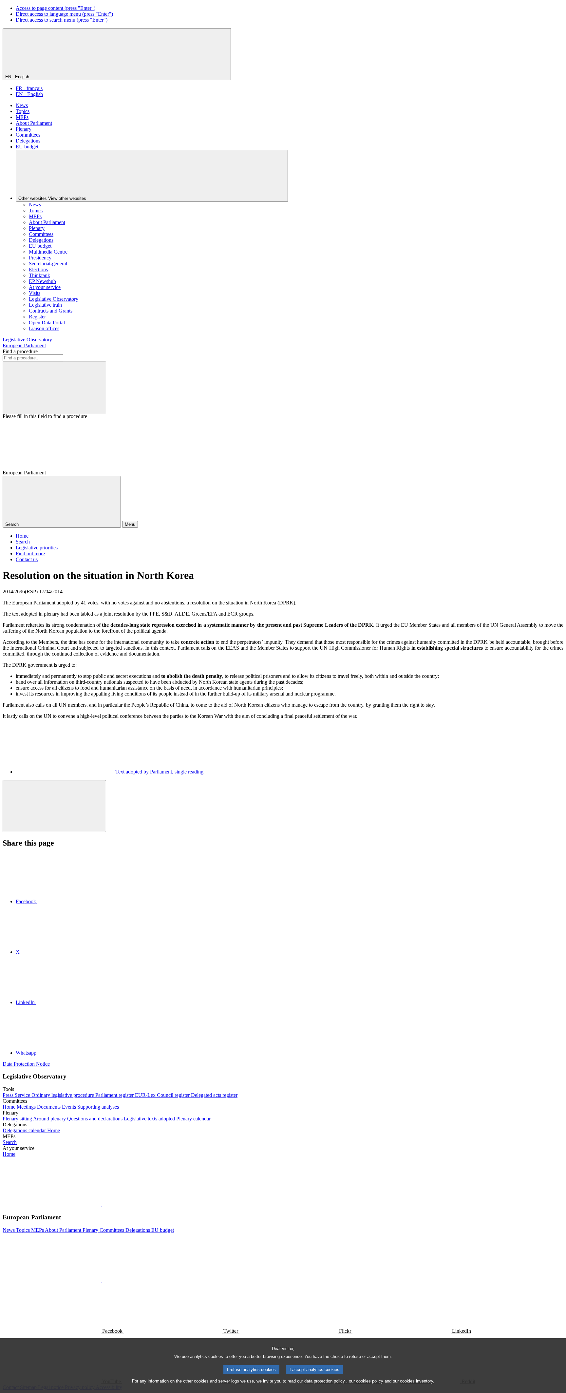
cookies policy (369, 1381)
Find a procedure (20, 351)
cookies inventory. (417, 1381)
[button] (101, 1204)
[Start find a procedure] (54, 387)
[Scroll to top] (54, 806)
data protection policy (324, 1381)
